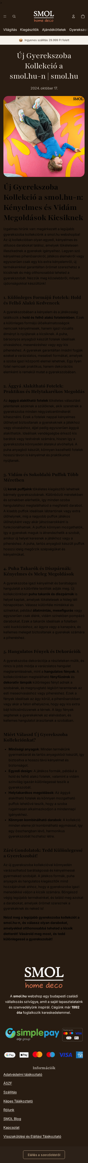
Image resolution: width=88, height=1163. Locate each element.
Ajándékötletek (54, 29)
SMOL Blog (12, 1119)
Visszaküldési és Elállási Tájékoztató (32, 1136)
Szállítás (10, 1092)
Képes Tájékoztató (18, 1101)
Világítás (10, 29)
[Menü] (5, 16)
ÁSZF (7, 1083)
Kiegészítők (29, 29)
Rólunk (8, 1110)
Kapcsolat (11, 1127)
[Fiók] (73, 16)
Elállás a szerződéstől (44, 1155)
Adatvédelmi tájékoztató (22, 1074)
